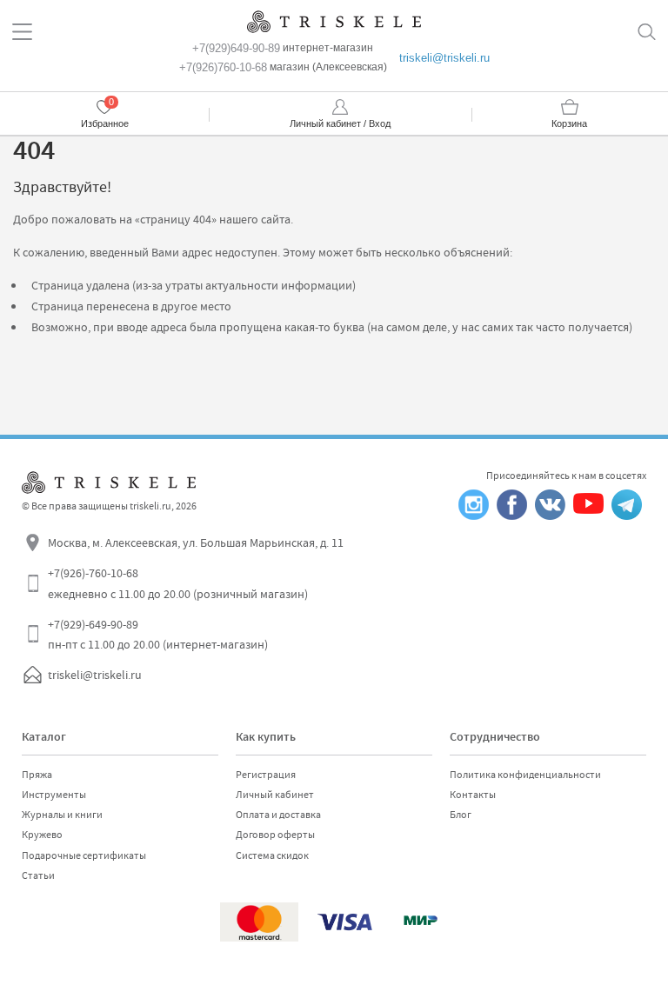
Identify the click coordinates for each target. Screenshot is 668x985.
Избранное (105, 123)
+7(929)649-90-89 (236, 48)
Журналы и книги (62, 815)
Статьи (38, 875)
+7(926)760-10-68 (223, 67)
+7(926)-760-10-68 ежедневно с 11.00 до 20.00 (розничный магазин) (178, 583)
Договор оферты (275, 835)
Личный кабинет (275, 795)
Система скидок (272, 855)
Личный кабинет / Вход (340, 123)
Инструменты (54, 795)
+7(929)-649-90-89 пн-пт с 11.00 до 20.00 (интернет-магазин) (158, 634)
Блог (460, 815)
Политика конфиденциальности (525, 775)
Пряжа (37, 775)
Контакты (473, 795)
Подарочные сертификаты (84, 855)
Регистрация (266, 775)
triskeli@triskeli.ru (444, 57)
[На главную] (334, 21)
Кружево (42, 835)
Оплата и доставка (278, 815)
